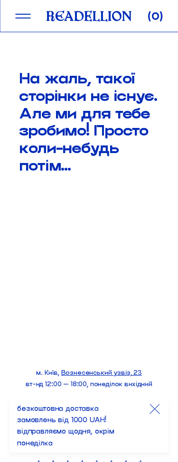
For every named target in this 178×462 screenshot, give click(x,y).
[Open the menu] (22, 16)
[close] (154, 409)
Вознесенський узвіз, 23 (101, 372)
